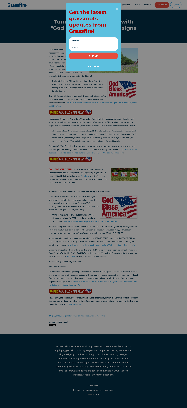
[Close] (117, 8)
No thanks (94, 66)
